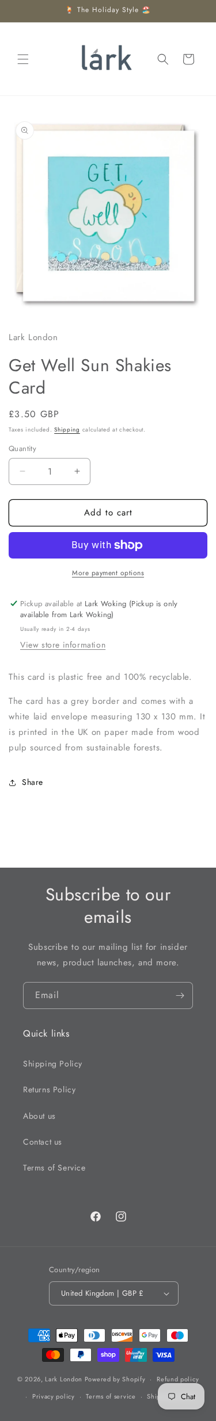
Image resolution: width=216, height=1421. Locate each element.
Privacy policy (53, 1396)
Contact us (42, 1141)
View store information (62, 644)
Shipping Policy (52, 1063)
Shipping (67, 429)
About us (39, 1116)
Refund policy (178, 1379)
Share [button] (32, 782)
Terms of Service (54, 1167)
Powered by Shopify (115, 1379)
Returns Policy (49, 1089)
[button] (23, 59)
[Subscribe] (179, 995)
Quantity (22, 448)
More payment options (108, 573)
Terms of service (110, 1396)
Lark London (63, 1379)
